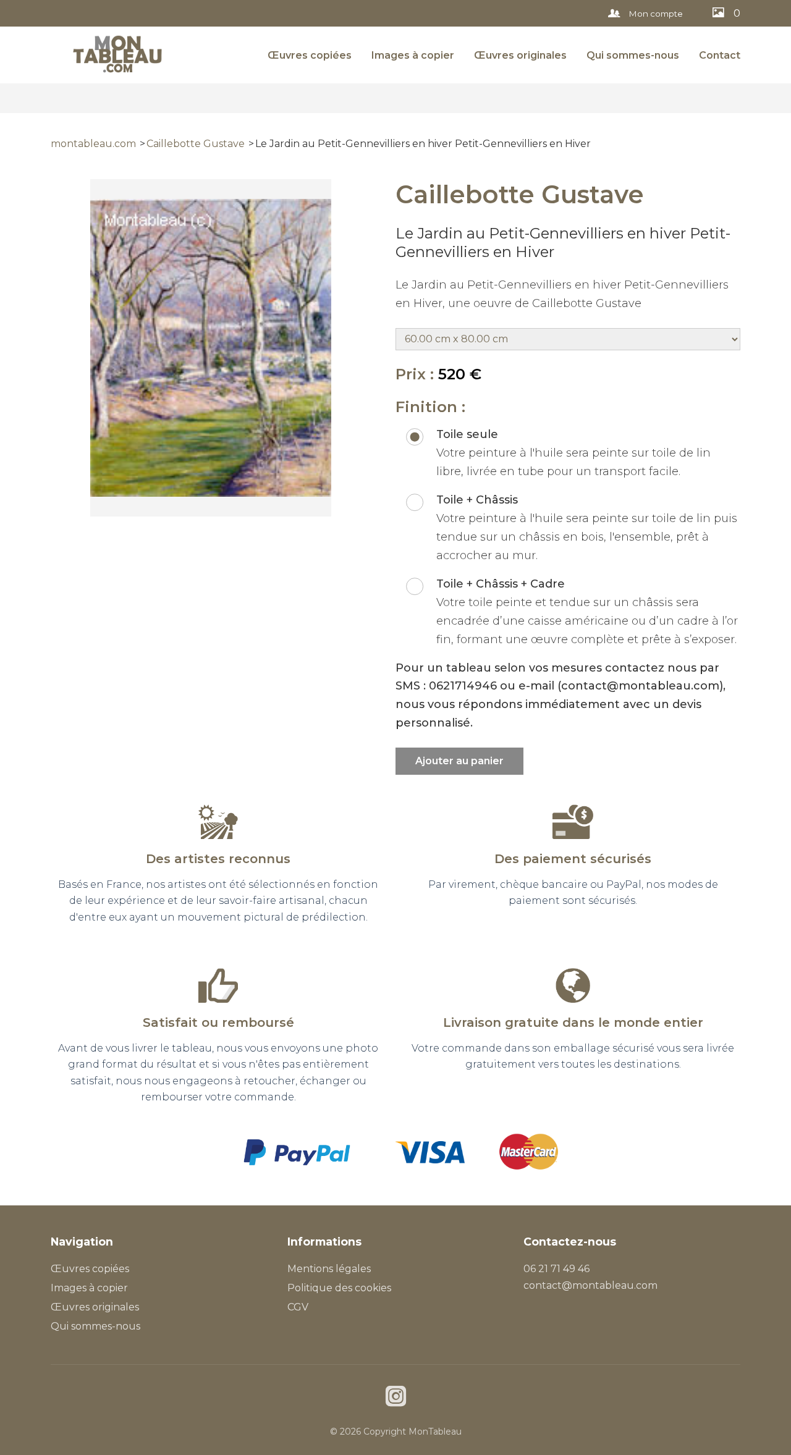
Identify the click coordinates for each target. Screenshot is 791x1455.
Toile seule (467, 434)
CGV (297, 1307)
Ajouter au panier (459, 761)
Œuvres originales (520, 55)
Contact (719, 55)
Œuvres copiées (310, 55)
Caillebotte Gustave (195, 144)
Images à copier (412, 55)
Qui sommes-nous (632, 55)
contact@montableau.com (590, 1285)
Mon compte (655, 14)
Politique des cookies (339, 1288)
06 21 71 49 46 (556, 1269)
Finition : (430, 407)
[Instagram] (396, 1398)
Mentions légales (329, 1269)
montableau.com (93, 144)
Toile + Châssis (477, 500)
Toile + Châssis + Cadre (500, 584)
